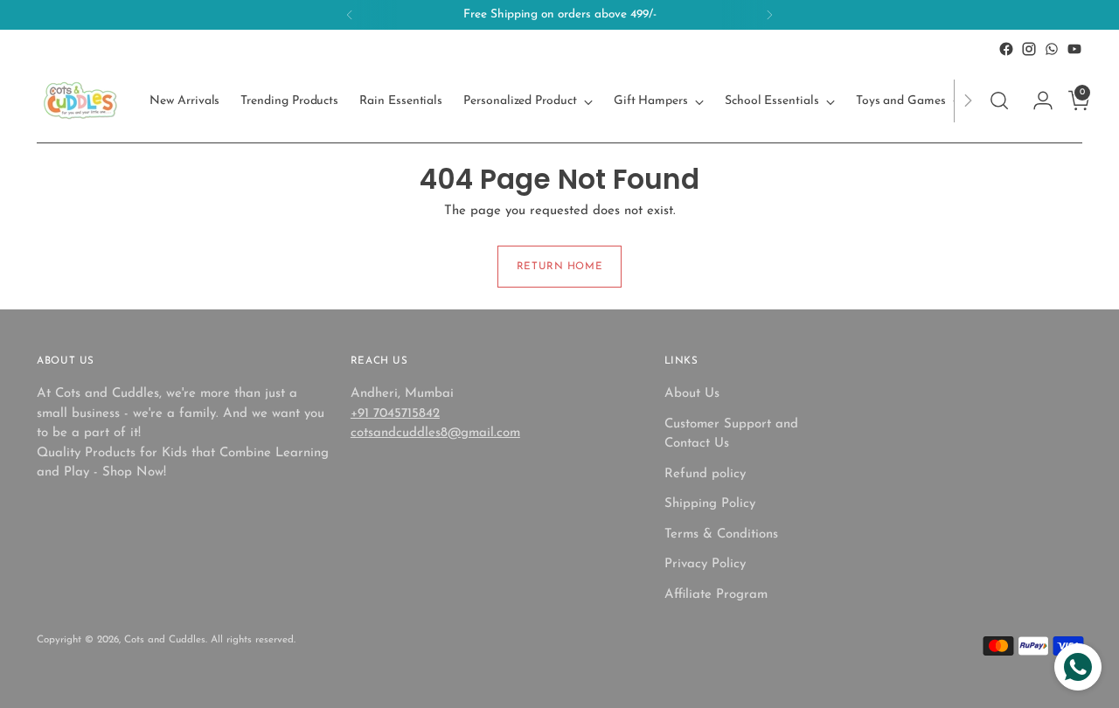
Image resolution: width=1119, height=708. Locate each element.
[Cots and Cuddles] (80, 100)
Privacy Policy (705, 564)
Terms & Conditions (721, 534)
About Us (691, 393)
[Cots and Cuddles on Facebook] (1006, 49)
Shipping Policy (709, 503)
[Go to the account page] (1035, 100)
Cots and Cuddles (164, 640)
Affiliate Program (716, 594)
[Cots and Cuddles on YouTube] (1074, 49)
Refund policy (705, 474)
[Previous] (349, 15)
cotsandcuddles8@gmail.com (435, 433)
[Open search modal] (999, 100)
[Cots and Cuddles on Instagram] (1029, 49)
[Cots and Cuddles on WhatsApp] (1052, 49)
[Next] (769, 15)
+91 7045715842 (395, 413)
